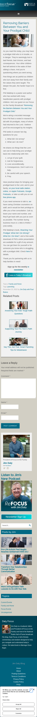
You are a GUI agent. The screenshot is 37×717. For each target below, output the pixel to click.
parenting (10, 287)
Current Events (6, 602)
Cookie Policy (18, 682)
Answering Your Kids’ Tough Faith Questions (18, 312)
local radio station (23, 188)
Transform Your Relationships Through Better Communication (14, 569)
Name (4, 402)
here (28, 251)
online (5, 191)
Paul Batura (8, 465)
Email (4, 413)
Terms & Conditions (18, 676)
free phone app (9, 197)
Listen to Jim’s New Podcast (11, 477)
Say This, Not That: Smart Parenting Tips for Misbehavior (18, 348)
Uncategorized (6, 612)
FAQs (18, 684)
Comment (5, 376)
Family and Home (15, 284)
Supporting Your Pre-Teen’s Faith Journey (18, 330)
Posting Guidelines (18, 674)
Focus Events (6, 609)
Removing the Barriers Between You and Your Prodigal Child (17, 108)
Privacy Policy (18, 679)
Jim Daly (7, 6)
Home (18, 668)
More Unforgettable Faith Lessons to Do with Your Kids (13, 587)
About (18, 671)
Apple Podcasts (18, 191)
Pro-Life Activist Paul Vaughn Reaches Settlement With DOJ (14, 550)
